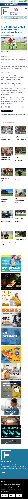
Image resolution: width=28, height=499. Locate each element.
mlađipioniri (23, 114)
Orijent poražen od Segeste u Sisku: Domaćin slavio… (6, 180)
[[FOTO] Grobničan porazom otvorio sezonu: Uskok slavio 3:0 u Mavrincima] (20, 151)
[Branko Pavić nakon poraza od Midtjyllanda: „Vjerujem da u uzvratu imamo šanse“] (20, 213)
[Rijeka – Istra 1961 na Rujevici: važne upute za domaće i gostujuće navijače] (7, 214)
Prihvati (19, 495)
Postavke (4, 495)
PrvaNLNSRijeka (17, 114)
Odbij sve (12, 495)
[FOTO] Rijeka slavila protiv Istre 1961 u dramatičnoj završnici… (6, 138)
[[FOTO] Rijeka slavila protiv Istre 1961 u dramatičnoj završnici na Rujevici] (7, 130)
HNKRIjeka (4, 114)
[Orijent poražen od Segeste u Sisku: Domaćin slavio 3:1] (7, 172)
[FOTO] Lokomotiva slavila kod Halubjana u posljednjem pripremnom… (20, 138)
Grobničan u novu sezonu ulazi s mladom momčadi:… (6, 199)
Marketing (3, 478)
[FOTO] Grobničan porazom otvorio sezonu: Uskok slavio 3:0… (20, 159)
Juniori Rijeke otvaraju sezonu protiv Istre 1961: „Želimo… (6, 243)
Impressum (3, 476)
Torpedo (2, 20)
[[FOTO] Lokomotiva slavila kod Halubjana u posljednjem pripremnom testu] (20, 130)
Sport (7, 20)
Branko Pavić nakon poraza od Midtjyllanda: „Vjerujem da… (20, 220)
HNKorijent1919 (10, 114)
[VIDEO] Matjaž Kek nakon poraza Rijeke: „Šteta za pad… (20, 241)
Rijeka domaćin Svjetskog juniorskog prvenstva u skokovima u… (20, 200)
